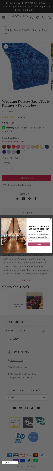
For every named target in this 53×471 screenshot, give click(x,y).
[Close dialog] (50, 219)
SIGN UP (39, 244)
